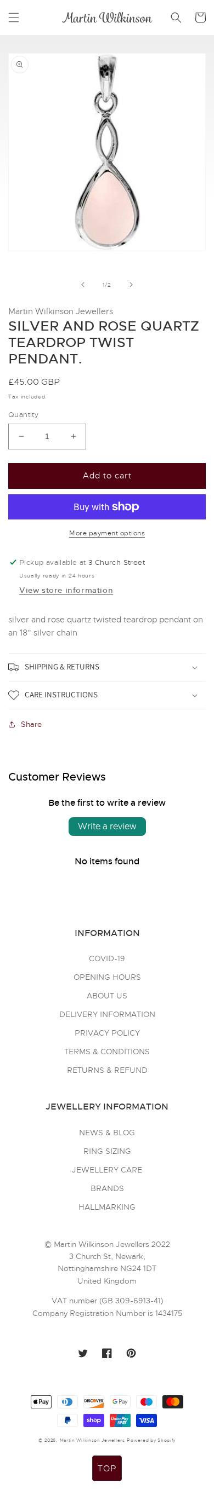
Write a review (107, 826)
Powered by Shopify (151, 1440)
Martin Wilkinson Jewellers (92, 1440)
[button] (14, 17)
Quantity (23, 414)
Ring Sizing (107, 1151)
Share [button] (31, 724)
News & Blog (107, 1132)
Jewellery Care (107, 1170)
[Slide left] (83, 285)
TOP (107, 1469)
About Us (107, 996)
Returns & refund (107, 1070)
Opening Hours (107, 977)
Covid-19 (107, 958)
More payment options (107, 533)
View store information (66, 590)
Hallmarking (107, 1207)
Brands (107, 1188)
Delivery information (107, 1014)
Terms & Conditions (107, 1051)
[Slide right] (131, 285)
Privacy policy (107, 1033)
